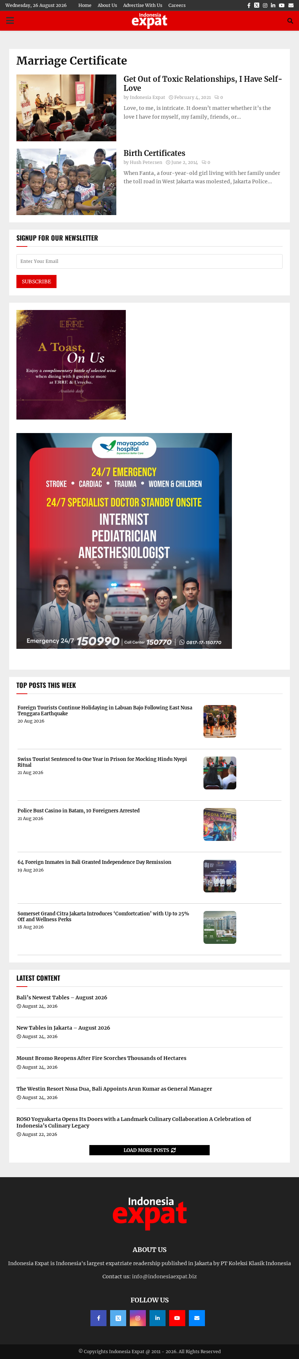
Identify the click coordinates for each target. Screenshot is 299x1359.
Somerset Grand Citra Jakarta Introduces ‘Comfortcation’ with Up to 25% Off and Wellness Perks (103, 916)
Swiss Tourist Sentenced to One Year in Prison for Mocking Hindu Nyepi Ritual (102, 762)
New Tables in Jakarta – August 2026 (63, 1028)
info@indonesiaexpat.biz (164, 1276)
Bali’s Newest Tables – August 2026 (61, 997)
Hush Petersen (146, 162)
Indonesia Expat (147, 97)
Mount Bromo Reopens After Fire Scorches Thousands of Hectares (101, 1058)
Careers (177, 5)
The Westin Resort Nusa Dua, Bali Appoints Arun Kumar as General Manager (114, 1089)
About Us (107, 5)
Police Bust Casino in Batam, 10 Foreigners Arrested (79, 811)
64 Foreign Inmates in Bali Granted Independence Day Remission (94, 862)
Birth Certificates (154, 153)
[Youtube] (177, 1318)
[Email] (197, 1318)
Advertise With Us (142, 5)
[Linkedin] (158, 1318)
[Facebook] (98, 1318)
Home (85, 5)
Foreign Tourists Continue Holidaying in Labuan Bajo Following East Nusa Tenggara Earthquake (105, 710)
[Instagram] (138, 1318)
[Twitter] (118, 1318)
